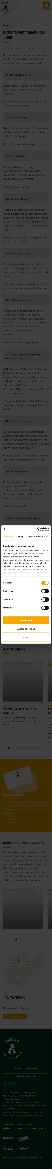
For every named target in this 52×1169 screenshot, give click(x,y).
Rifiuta (26, 637)
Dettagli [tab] (20, 536)
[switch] (45, 591)
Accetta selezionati (26, 629)
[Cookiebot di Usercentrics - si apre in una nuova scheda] (37, 529)
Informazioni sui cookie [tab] (39, 536)
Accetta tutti (26, 620)
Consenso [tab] (8, 536)
